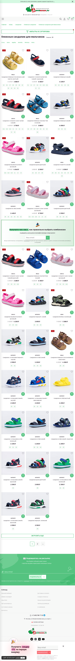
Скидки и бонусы (43, 597)
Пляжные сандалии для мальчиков (50, 24)
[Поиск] (60, 19)
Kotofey (20, 42)
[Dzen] (35, 639)
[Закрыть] (72, 1)
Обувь (11, 24)
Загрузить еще (37, 536)
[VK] (39, 639)
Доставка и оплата (43, 593)
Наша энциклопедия (44, 600)
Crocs (3, 42)
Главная (3, 24)
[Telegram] (44, 615)
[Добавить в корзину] (23, 72)
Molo (32, 42)
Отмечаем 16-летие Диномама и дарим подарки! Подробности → (37, 1)
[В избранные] (23, 50)
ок (22, 658)
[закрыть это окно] (63, 646)
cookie (17, 658)
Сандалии (18, 24)
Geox (8, 42)
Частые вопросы (6, 603)
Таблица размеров (43, 603)
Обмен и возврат (6, 597)
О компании (41, 607)
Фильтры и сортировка (39, 32)
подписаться (42, 652)
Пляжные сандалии (30, 24)
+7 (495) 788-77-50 (37, 615)
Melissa (27, 42)
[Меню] (2, 19)
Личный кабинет (6, 593)
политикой (27, 240)
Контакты (4, 610)
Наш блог (4, 600)
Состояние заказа (6, 607)
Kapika (14, 42)
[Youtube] (43, 639)
